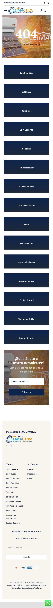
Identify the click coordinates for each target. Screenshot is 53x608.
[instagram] (48, 3)
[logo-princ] (20, 8)
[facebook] (44, 3)
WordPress (37, 588)
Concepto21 (12, 585)
